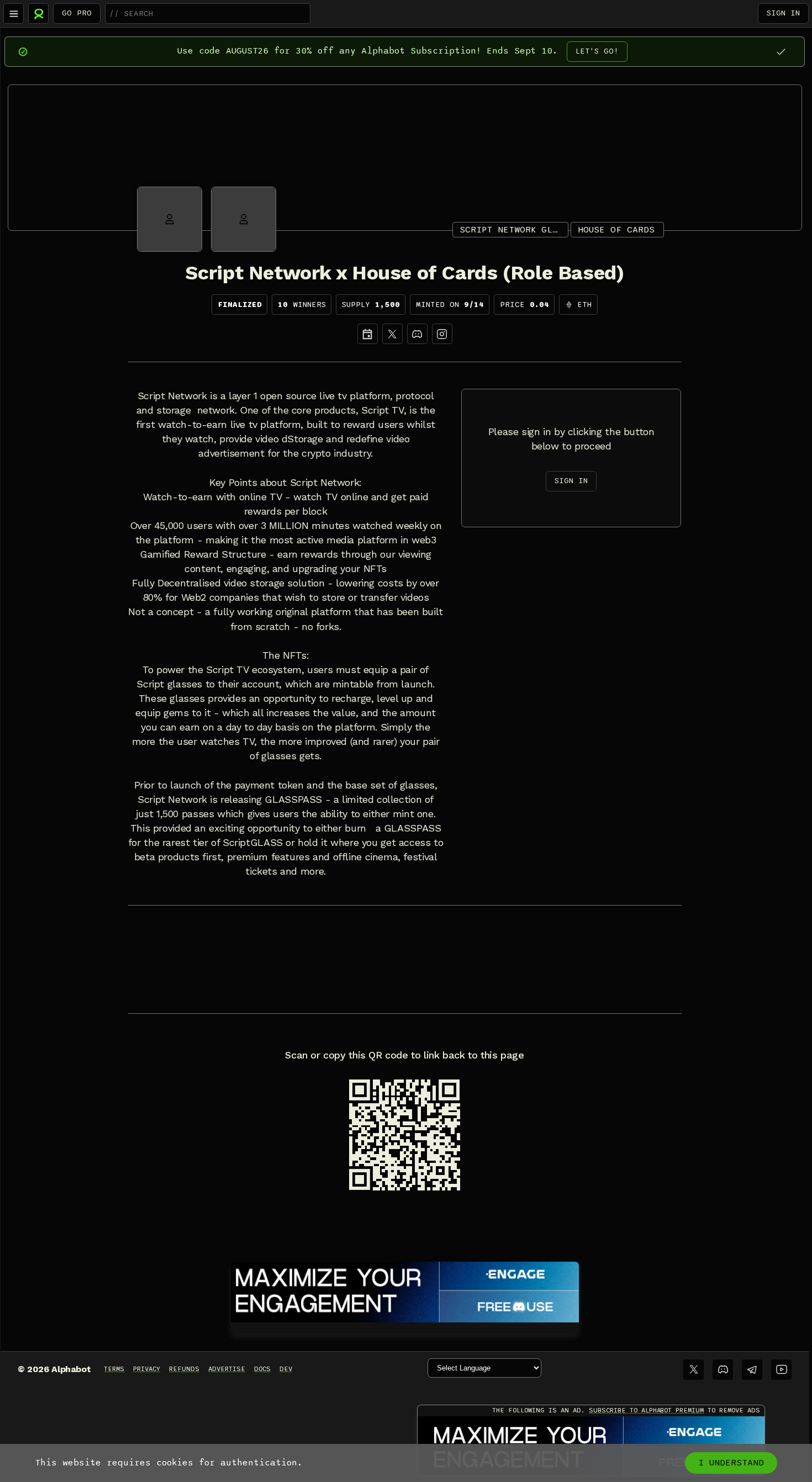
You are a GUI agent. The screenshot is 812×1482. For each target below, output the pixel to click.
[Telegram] (752, 1369)
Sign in (783, 13)
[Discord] (417, 334)
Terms (114, 1369)
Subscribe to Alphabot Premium (646, 1410)
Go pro (77, 13)
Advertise (226, 1369)
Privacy (146, 1369)
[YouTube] (781, 1369)
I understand (731, 1462)
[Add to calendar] (367, 334)
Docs (262, 1369)
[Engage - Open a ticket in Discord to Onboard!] (405, 1289)
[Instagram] (442, 334)
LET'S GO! (597, 51)
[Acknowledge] (781, 51)
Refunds (184, 1369)
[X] (392, 334)
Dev (286, 1369)
